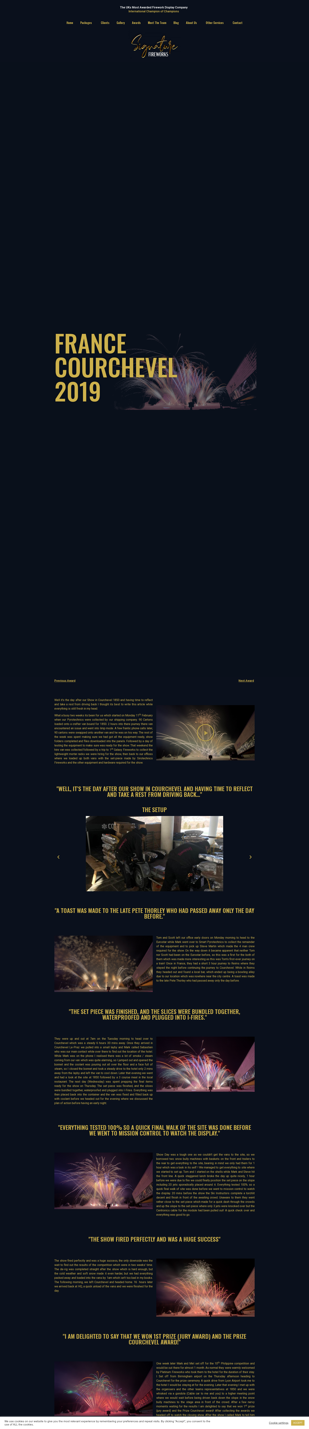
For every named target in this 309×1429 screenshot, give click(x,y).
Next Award (246, 680)
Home (70, 23)
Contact (237, 23)
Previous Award (64, 680)
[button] (205, 733)
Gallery (121, 23)
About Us (191, 23)
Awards (136, 23)
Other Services (215, 23)
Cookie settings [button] (278, 1423)
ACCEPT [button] (297, 1422)
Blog (176, 23)
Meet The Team (157, 23)
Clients (105, 23)
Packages (86, 23)
